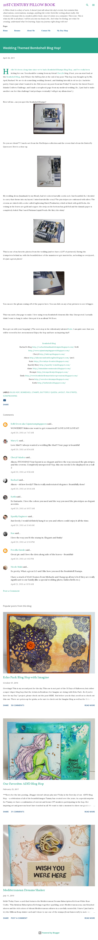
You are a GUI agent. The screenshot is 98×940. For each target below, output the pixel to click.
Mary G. (14, 440)
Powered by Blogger (50, 933)
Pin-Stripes (71, 392)
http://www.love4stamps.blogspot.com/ (51, 379)
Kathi (13, 496)
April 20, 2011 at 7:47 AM (22, 432)
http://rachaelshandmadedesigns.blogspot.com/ (53, 347)
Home (5, 30)
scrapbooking (10, 396)
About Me (31, 30)
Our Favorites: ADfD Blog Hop (23, 784)
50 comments (17, 705)
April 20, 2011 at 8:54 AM (22, 449)
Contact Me (45, 30)
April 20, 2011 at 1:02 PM (22, 558)
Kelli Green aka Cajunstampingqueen (29, 424)
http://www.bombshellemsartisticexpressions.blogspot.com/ (51, 375)
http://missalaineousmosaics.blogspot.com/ (52, 368)
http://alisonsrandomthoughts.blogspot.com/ (50, 358)
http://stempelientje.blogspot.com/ (52, 372)
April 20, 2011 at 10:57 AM (23, 508)
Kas (12, 533)
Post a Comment (11, 591)
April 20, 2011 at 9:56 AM (22, 472)
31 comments (17, 811)
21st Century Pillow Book (29, 5)
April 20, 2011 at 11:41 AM (22, 525)
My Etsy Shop (62, 30)
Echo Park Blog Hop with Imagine (26, 677)
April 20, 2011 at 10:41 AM (23, 488)
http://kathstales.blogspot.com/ (51, 383)
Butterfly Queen (48, 392)
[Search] (87, 4)
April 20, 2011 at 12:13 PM (23, 542)
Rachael (14, 480)
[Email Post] (4, 401)
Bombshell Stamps (30, 392)
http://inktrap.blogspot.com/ (52, 354)
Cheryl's (60, 73)
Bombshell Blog (13, 77)
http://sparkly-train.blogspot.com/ (55, 365)
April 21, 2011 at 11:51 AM (22, 584)
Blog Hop (15, 392)
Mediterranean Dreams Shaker (24, 890)
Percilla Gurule (18, 550)
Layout (61, 392)
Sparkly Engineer (19, 516)
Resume (17, 30)
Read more (90, 705)
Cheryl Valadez (18, 457)
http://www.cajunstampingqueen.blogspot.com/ (49, 350)
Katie (70, 329)
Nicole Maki (16, 567)
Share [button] (6, 404)
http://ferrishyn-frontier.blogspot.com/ (51, 361)
